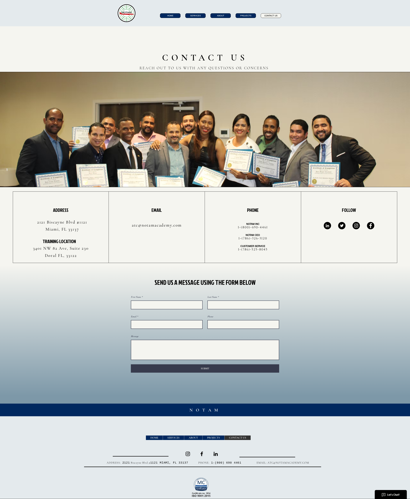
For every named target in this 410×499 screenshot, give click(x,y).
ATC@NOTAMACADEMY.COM (288, 462)
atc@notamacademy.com (157, 225)
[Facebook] (370, 225)
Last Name (212, 297)
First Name (136, 297)
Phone (210, 316)
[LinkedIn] (327, 225)
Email (133, 316)
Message (135, 336)
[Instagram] (356, 225)
